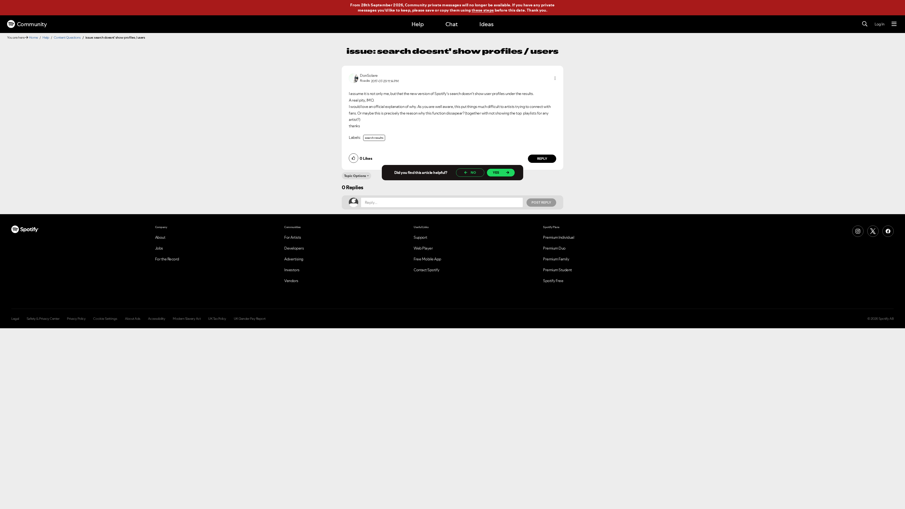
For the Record (167, 259)
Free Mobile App (427, 259)
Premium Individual (558, 237)
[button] (555, 78)
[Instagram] (858, 231)
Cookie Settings (105, 318)
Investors (292, 269)
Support (420, 237)
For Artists (292, 237)
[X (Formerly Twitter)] (873, 231)
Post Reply (541, 202)
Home (33, 37)
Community (32, 24)
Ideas (486, 24)
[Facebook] (888, 231)
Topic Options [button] (355, 175)
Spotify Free (553, 280)
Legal (15, 318)
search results (374, 138)
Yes (496, 172)
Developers (294, 248)
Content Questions (67, 37)
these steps (483, 10)
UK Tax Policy (217, 318)
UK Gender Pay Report (250, 318)
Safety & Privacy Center (43, 318)
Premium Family (556, 259)
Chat (451, 24)
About (160, 237)
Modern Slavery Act (187, 318)
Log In (879, 24)
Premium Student (557, 269)
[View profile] (353, 77)
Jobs (159, 248)
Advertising (293, 259)
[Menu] (894, 24)
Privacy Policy (76, 318)
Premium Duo (554, 248)
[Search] (865, 24)
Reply (542, 158)
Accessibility (156, 318)
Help (417, 24)
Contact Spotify (427, 269)
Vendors (291, 280)
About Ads (132, 318)
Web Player (423, 248)
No (473, 172)
